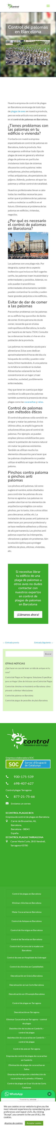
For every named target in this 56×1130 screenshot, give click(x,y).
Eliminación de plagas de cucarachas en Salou (27, 1067)
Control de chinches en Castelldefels (26, 966)
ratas (40, 401)
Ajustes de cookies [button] (13, 1123)
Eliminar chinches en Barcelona (26, 903)
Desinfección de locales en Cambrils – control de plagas (26, 1030)
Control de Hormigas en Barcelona (27, 930)
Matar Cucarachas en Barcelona (26, 912)
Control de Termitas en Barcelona (26, 939)
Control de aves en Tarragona (26, 1049)
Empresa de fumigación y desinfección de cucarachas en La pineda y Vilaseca (27, 1076)
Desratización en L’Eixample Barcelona (27, 994)
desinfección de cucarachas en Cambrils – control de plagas (26, 1039)
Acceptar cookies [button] (34, 1123)
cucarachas (30, 401)
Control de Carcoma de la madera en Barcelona (26, 948)
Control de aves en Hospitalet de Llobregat (26, 957)
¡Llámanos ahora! (28, 614)
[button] (49, 1094)
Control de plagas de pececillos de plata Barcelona (26, 700)
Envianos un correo (21, 803)
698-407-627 (24, 783)
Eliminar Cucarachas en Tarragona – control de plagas (26, 1021)
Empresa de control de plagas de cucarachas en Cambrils (26, 1058)
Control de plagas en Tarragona (26, 1003)
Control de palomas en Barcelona (19, 695)
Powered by (28, 1099)
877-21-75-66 (24, 796)
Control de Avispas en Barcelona (27, 921)
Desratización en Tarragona (26, 1012)
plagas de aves (18, 111)
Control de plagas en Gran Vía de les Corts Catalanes (26, 1085)
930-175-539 (24, 777)
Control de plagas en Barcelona (26, 893)
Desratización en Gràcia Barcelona (27, 975)
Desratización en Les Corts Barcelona (26, 985)
